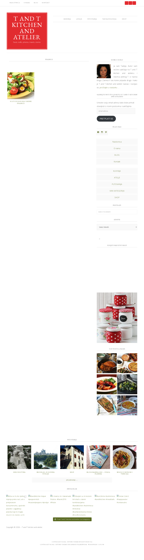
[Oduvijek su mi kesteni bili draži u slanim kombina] (83, 505)
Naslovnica (117, 142)
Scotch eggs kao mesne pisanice (21, 102)
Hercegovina (19, 472)
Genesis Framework (78, 544)
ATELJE (117, 177)
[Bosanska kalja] (107, 363)
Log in (101, 544)
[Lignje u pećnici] (107, 384)
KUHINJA (117, 171)
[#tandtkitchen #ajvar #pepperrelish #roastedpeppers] (38, 505)
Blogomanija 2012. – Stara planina (98, 473)
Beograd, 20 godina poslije (46, 473)
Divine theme (73, 542)
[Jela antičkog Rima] (127, 363)
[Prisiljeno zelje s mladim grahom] (127, 405)
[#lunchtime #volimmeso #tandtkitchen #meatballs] (105, 505)
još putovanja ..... (72, 480)
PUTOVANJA (117, 184)
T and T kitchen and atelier (27, 27)
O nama (117, 148)
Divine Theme (61, 544)
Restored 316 (86, 542)
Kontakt (117, 161)
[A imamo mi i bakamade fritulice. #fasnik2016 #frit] (60, 505)
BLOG (117, 155)
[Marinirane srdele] (107, 405)
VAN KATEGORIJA (117, 191)
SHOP (117, 197)
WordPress (92, 544)
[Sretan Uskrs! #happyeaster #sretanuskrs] (127, 505)
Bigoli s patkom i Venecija (125, 473)
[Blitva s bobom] (127, 384)
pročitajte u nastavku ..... (110, 87)
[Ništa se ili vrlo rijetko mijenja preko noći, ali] (16, 505)
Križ (72, 472)
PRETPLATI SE (106, 118)
